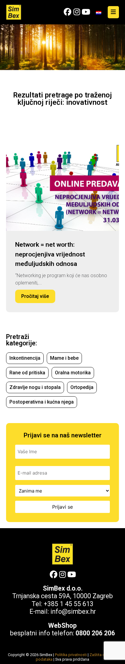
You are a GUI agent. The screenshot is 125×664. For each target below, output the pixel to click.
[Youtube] (86, 12)
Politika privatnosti (71, 654)
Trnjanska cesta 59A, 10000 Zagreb (62, 596)
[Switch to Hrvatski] (98, 12)
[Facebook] (67, 12)
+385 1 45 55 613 (68, 604)
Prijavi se (62, 507)
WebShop (62, 625)
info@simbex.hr (73, 611)
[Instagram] (76, 12)
